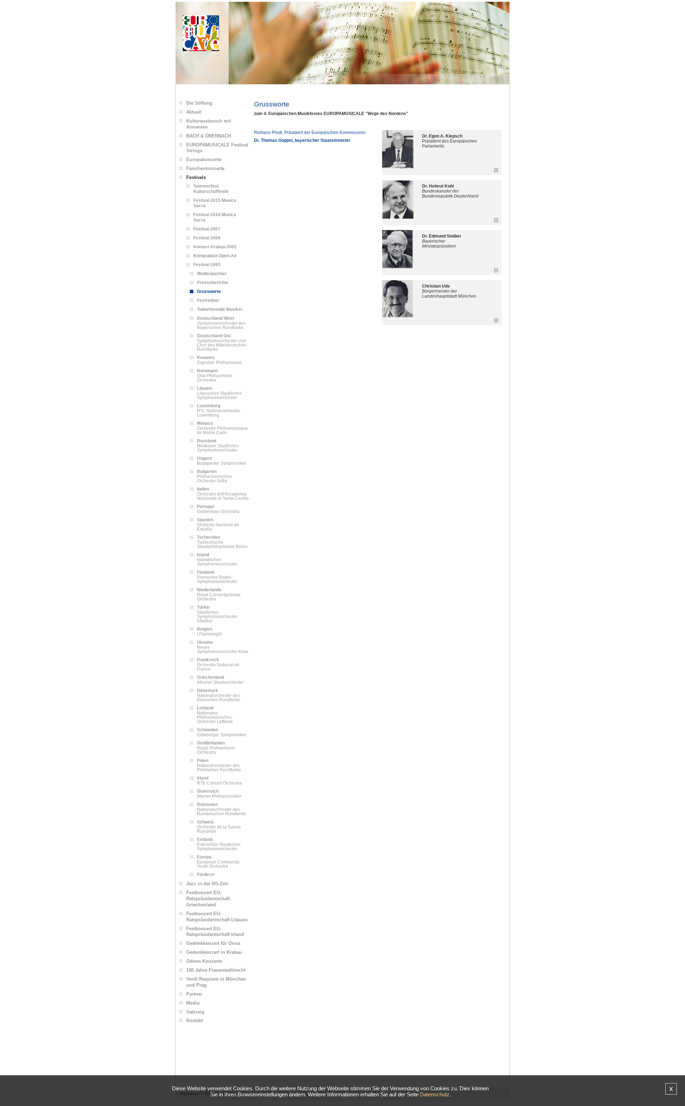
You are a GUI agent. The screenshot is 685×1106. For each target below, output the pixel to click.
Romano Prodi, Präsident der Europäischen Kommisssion (310, 132)
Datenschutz (435, 1094)
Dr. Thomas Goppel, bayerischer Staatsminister (302, 140)
